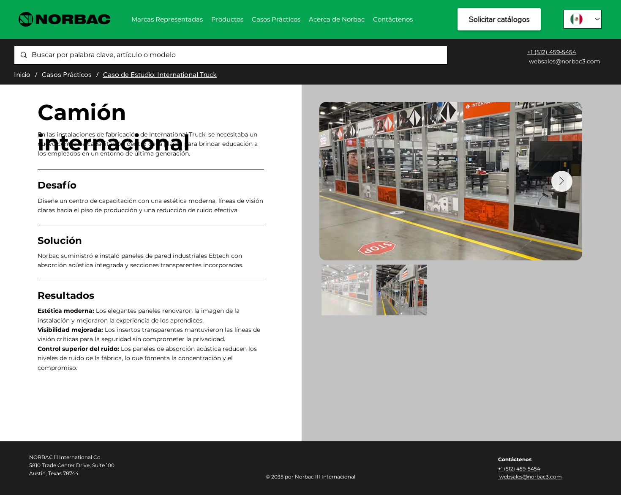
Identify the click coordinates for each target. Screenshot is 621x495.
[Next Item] (561, 181)
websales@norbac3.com (563, 61)
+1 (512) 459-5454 (551, 52)
